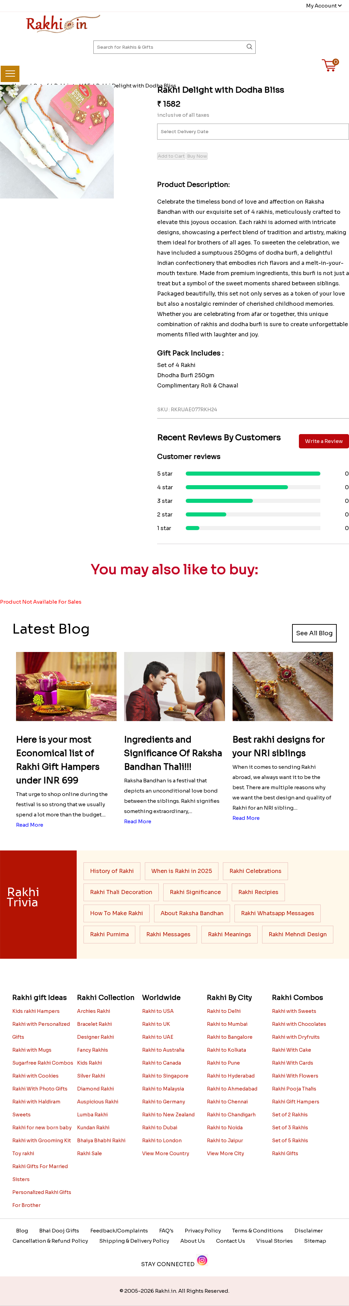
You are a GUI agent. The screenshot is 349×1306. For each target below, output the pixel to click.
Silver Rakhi (91, 1076)
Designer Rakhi (95, 1037)
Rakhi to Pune (223, 1063)
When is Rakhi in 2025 (181, 871)
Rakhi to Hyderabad (231, 1076)
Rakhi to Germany (163, 1102)
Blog (22, 1230)
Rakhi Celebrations (255, 871)
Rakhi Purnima (109, 934)
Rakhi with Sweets (294, 1011)
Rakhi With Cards (292, 1063)
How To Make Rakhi (116, 913)
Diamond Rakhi (95, 1089)
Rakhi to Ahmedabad (232, 1089)
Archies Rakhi (93, 1011)
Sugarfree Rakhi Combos (42, 1063)
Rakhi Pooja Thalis (294, 1089)
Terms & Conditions (257, 1230)
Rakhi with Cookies (35, 1076)
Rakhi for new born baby (42, 1128)
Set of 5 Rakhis (290, 1140)
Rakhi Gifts (285, 1153)
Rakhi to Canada (161, 1063)
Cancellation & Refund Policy (50, 1241)
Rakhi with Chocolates (299, 1024)
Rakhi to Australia (163, 1050)
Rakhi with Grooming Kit (41, 1140)
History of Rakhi (112, 871)
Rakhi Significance (195, 892)
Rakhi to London (162, 1140)
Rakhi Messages (168, 934)
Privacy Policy (203, 1230)
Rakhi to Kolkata (226, 1050)
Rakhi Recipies (258, 892)
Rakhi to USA (158, 1011)
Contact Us (230, 1241)
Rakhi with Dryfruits (296, 1037)
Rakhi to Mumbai (227, 1024)
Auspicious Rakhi (97, 1102)
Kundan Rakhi (93, 1128)
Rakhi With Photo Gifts (39, 1089)
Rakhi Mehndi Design (298, 934)
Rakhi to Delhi (224, 1011)
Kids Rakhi (89, 1063)
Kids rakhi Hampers (36, 1011)
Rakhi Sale (89, 1153)
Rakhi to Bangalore (230, 1037)
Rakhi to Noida (225, 1128)
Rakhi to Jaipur (225, 1140)
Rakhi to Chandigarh (231, 1115)
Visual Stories (274, 1241)
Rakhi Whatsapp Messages (277, 913)
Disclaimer (308, 1230)
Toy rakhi (23, 1153)
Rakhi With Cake (291, 1050)
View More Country (165, 1153)
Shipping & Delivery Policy (134, 1241)
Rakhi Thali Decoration (121, 892)
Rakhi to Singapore (165, 1076)
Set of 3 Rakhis (290, 1128)
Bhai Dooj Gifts (59, 1230)
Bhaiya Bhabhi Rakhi (101, 1140)
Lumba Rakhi (92, 1115)
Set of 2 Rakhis (290, 1115)
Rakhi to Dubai (159, 1128)
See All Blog (314, 633)
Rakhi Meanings (229, 934)
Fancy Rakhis (92, 1050)
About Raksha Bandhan (192, 913)
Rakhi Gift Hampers (295, 1102)
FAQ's (166, 1230)
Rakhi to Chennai (227, 1102)
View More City (225, 1153)
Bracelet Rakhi (94, 1024)
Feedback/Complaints (119, 1230)
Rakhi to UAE (157, 1037)
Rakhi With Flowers (295, 1076)
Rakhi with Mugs (31, 1050)
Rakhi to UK (156, 1024)
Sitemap (315, 1241)
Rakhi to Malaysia (163, 1089)
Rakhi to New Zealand (168, 1115)
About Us (192, 1241)
